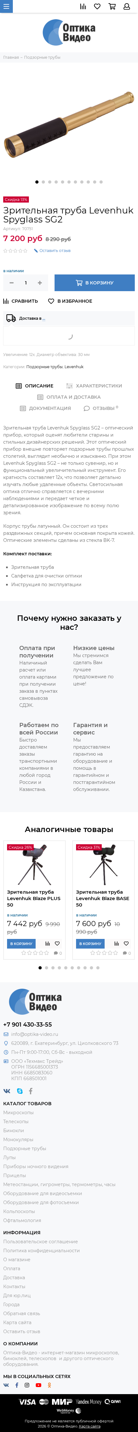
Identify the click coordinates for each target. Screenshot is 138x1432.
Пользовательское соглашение (40, 1242)
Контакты (14, 1286)
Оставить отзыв (21, 1331)
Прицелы (14, 1175)
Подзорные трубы (44, 366)
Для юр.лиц (17, 1295)
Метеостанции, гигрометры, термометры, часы (59, 1184)
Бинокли (13, 1130)
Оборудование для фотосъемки (41, 1202)
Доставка (14, 1277)
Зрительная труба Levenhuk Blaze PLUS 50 (33, 898)
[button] (37, 182)
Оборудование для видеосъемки (42, 1193)
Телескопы (16, 1121)
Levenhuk (74, 366)
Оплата (11, 1268)
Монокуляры (18, 1139)
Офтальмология (22, 1220)
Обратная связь (21, 1313)
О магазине (16, 1260)
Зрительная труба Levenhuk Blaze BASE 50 (102, 898)
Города (11, 1304)
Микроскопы (18, 1112)
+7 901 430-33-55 (27, 1024)
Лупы (9, 1157)
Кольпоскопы (19, 1211)
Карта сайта (17, 1322)
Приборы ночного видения (35, 1166)
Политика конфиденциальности (41, 1251)
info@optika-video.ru (34, 1034)
